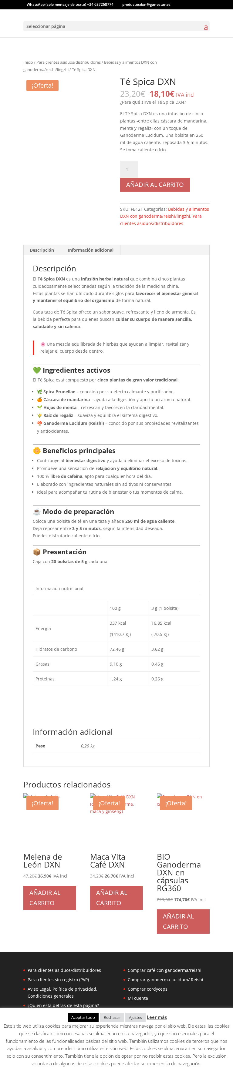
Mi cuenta (138, 998)
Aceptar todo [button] (83, 1017)
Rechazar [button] (112, 1017)
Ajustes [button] (135, 1017)
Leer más (157, 1017)
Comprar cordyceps (147, 989)
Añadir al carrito (155, 184)
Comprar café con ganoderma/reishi (164, 970)
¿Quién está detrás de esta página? (63, 1005)
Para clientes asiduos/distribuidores (68, 62)
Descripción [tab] (42, 250)
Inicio (28, 62)
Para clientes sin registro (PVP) (58, 979)
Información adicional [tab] (90, 250)
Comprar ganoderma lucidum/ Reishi (165, 979)
